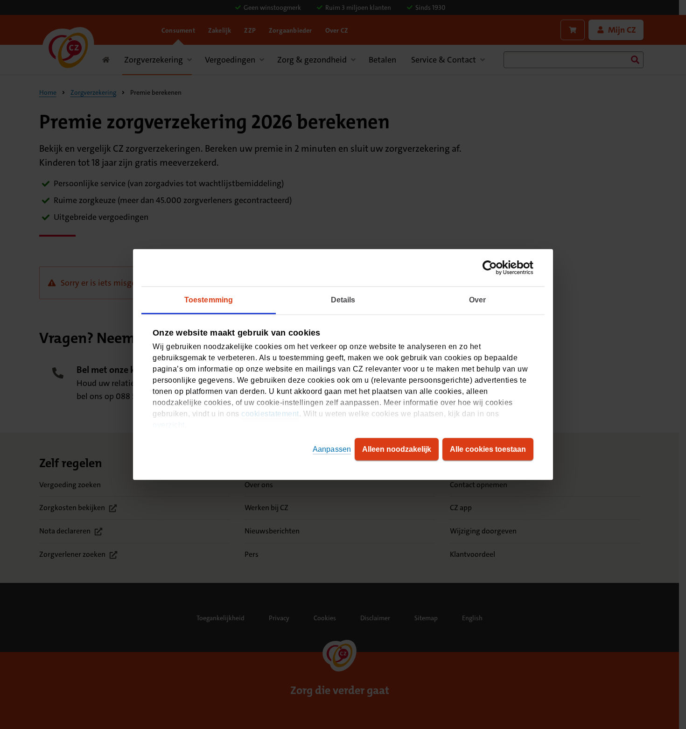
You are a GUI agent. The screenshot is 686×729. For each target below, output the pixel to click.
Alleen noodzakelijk (396, 449)
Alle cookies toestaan (488, 449)
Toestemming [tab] (208, 300)
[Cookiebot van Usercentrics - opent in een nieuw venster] (492, 267)
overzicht (169, 425)
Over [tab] (477, 300)
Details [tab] (343, 300)
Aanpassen (332, 449)
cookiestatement (270, 414)
